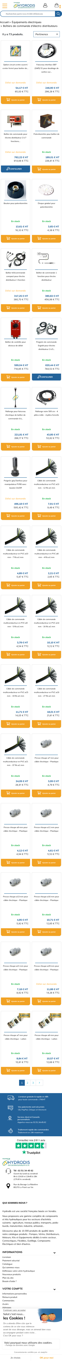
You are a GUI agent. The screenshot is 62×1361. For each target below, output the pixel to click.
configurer (15, 169)
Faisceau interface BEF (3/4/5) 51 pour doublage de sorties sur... (46, 68)
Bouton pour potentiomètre (16, 203)
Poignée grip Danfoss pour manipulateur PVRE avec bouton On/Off (15, 484)
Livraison (6, 1257)
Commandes (8, 1300)
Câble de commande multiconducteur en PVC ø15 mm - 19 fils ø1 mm (15, 692)
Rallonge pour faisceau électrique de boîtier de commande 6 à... (15, 415)
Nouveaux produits (11, 1274)
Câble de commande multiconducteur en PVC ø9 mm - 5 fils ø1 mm (15, 623)
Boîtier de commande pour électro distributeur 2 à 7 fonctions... (15, 137)
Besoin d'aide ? (9, 1281)
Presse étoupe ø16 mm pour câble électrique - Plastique (46, 898)
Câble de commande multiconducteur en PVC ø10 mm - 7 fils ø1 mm (15, 553)
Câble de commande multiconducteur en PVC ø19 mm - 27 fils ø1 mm (46, 692)
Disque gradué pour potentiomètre (46, 205)
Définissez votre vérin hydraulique (18, 1271)
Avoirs (5, 1304)
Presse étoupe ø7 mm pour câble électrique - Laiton (16, 1037)
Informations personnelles (14, 1293)
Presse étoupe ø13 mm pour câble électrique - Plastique (15, 898)
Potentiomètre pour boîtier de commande (46, 136)
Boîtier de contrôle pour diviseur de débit (15, 344)
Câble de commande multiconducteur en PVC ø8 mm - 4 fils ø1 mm (46, 553)
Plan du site (8, 1278)
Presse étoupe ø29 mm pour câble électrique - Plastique (46, 968)
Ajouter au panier (18, 100)
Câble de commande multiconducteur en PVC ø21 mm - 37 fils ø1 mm (15, 761)
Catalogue (7, 1264)
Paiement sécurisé (11, 1260)
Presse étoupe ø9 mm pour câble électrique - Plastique (15, 829)
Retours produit (9, 1297)
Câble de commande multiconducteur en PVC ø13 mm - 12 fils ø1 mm (46, 484)
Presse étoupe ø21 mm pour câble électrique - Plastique (15, 968)
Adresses (6, 1307)
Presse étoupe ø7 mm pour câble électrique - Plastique (46, 760)
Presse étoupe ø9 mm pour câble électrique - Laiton (47, 1037)
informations (12, 1252)
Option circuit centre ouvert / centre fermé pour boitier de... (15, 66)
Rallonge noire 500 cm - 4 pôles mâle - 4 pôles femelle (46, 413)
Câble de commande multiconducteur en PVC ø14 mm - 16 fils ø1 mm (46, 623)
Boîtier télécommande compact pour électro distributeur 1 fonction (15, 276)
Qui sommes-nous (10, 1267)
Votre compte (12, 1288)
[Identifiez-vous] (45, 5)
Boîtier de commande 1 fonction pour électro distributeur (46, 276)
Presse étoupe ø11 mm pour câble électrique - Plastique (46, 829)
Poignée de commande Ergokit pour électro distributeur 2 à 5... (46, 345)
